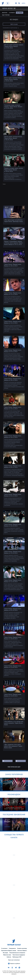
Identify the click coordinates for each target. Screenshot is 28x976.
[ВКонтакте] (7, 761)
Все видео (5, 952)
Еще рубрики (6, 15)
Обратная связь (7, 954)
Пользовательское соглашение (17, 952)
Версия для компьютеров (14, 959)
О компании (4, 948)
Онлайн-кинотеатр (22, 948)
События (9, 957)
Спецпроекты (12, 948)
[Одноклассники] (20, 761)
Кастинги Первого (22, 950)
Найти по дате (14, 24)
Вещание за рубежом (15, 963)
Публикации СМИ (16, 957)
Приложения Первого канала (8, 950)
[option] (14, 784)
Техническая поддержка (19, 954)
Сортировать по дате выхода (10, 27)
